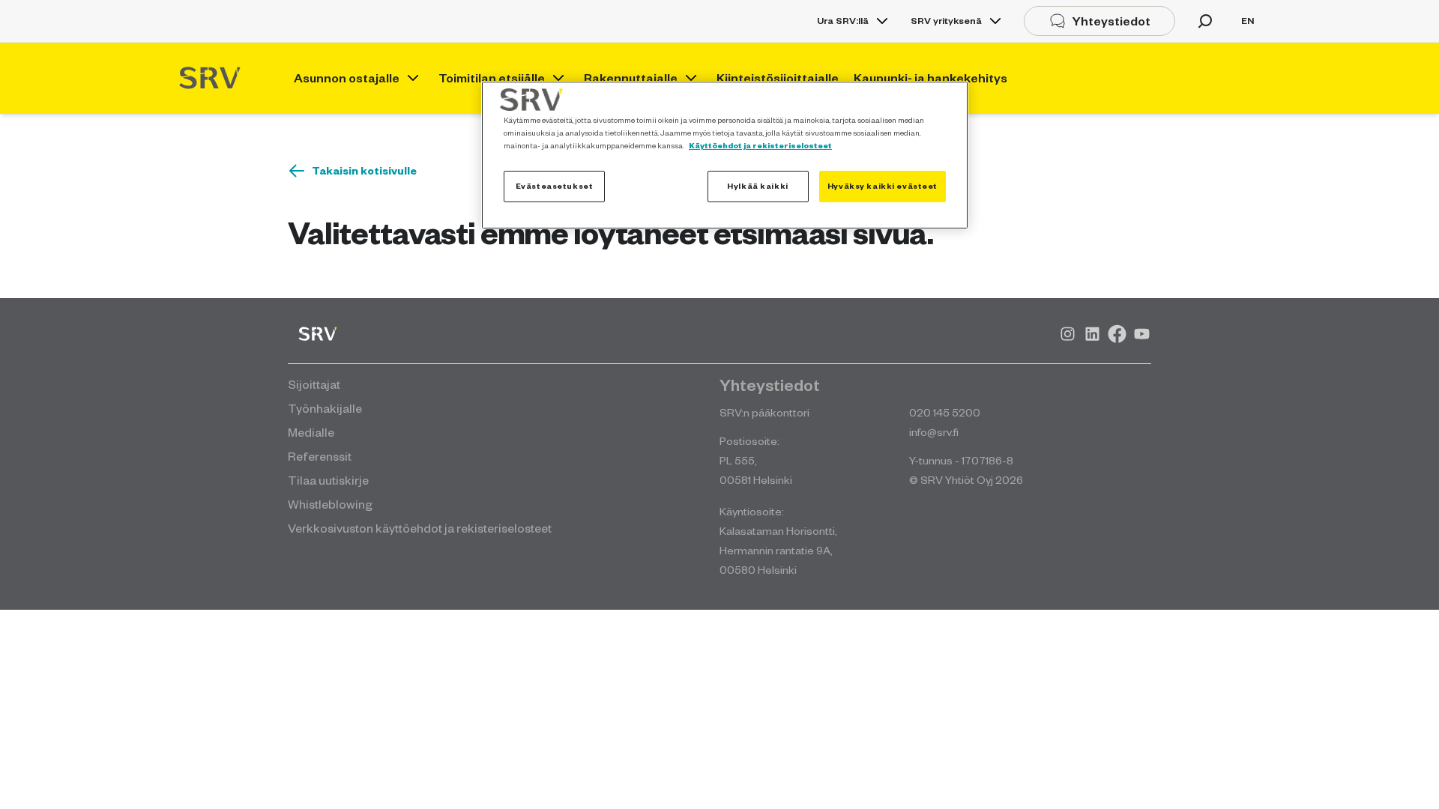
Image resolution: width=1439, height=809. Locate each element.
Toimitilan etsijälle (491, 77)
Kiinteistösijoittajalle (778, 77)
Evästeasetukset (555, 185)
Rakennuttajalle (631, 77)
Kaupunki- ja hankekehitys (930, 77)
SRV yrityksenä (946, 20)
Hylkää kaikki (757, 185)
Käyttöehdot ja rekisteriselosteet (760, 145)
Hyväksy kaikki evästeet (882, 185)
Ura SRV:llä (843, 20)
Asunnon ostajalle (346, 77)
